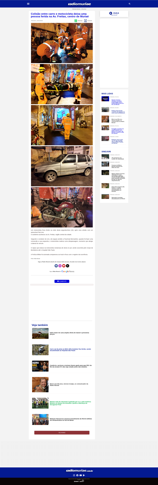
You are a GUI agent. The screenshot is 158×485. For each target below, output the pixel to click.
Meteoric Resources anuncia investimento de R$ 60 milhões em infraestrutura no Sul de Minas (71, 419)
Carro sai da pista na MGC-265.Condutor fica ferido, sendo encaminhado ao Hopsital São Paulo (70, 349)
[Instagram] (60, 265)
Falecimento (118, 116)
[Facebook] (56, 265)
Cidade (116, 136)
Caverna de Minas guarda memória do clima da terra (117, 166)
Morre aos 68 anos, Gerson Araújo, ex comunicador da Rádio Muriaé (69, 384)
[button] (28, 4)
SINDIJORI (117, 154)
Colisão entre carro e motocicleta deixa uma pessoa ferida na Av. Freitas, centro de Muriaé (60, 15)
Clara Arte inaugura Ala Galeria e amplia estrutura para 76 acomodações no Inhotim (118, 189)
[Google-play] (84, 475)
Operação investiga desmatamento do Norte (118, 198)
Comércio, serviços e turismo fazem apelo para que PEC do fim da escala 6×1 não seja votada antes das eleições (71, 366)
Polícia (84, 9)
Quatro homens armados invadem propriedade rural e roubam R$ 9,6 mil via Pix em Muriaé (118, 102)
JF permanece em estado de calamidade (118, 158)
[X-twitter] (67, 265)
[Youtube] (63, 265)
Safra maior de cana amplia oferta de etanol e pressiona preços (69, 333)
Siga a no (55, 271)
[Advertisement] (114, 30)
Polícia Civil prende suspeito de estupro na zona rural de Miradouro (118, 112)
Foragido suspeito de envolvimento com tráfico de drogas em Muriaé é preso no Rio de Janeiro (118, 131)
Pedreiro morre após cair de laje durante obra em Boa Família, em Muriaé (117, 141)
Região (117, 107)
